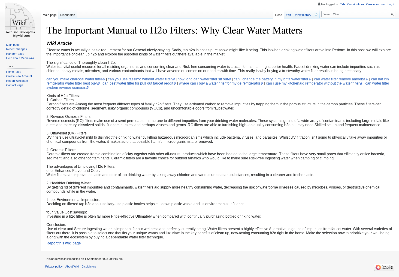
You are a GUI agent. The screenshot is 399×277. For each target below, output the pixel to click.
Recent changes (16, 49)
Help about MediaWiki (20, 58)
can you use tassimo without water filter (140, 79)
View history (303, 15)
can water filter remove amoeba (339, 79)
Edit (288, 15)
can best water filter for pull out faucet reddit (138, 83)
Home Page (13, 71)
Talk (342, 4)
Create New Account (19, 76)
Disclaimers (89, 266)
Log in (391, 4)
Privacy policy (54, 266)
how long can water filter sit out (203, 79)
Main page (50, 15)
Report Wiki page (17, 80)
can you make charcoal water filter (74, 79)
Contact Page (14, 85)
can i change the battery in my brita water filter (271, 79)
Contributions (355, 4)
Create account (375, 4)
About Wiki (72, 266)
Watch (316, 13)
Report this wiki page (63, 243)
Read (278, 15)
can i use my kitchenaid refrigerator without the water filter (313, 83)
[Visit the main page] (20, 18)
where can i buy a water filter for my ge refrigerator (219, 83)
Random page (15, 53)
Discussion (67, 15)
